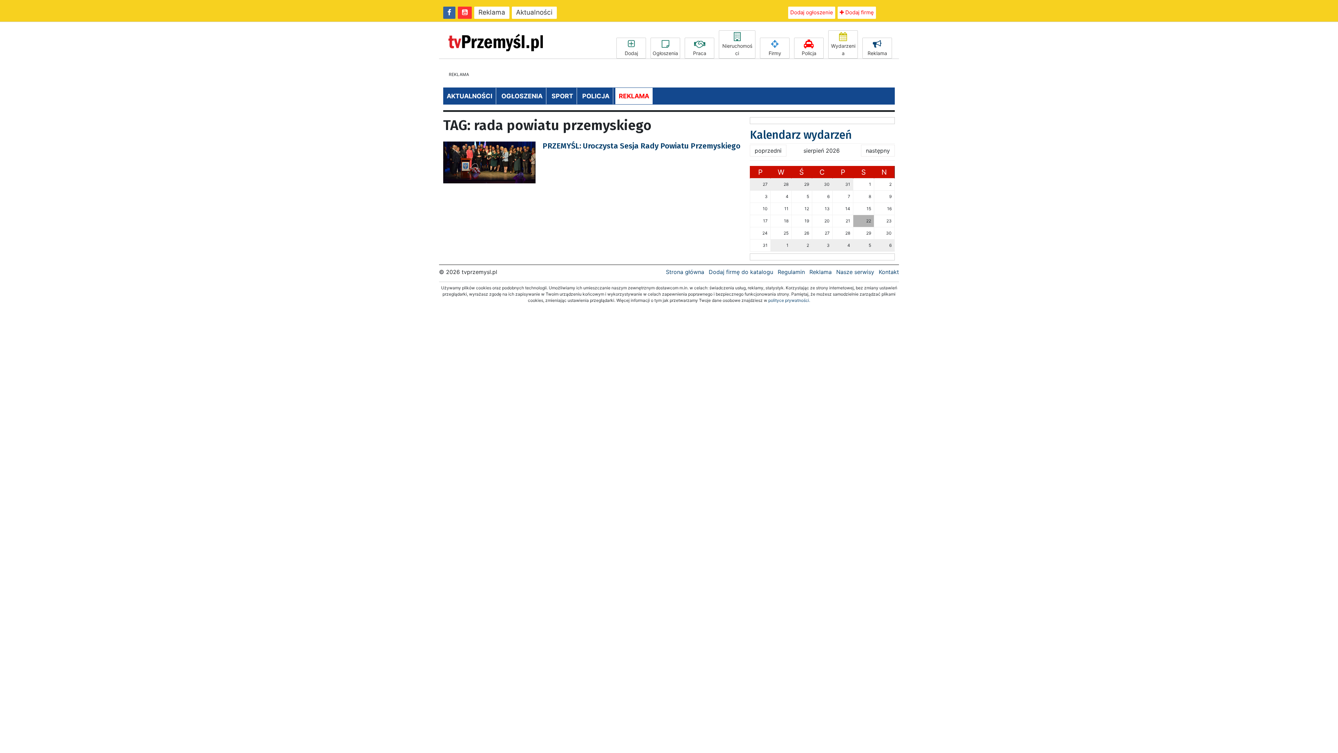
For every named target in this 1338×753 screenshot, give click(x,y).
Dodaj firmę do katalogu (741, 271)
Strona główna (685, 271)
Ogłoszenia (665, 53)
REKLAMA (634, 96)
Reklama (491, 12)
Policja (809, 53)
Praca (699, 53)
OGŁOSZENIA (522, 96)
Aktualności (534, 12)
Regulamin (791, 271)
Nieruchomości (737, 49)
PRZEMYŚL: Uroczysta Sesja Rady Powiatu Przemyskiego (641, 146)
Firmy (775, 53)
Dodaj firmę (859, 12)
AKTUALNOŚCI (469, 96)
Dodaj (631, 53)
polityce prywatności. (789, 300)
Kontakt (889, 271)
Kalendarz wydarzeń (801, 135)
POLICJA (595, 96)
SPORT (562, 96)
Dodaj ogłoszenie (811, 12)
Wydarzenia (843, 49)
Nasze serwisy (855, 271)
